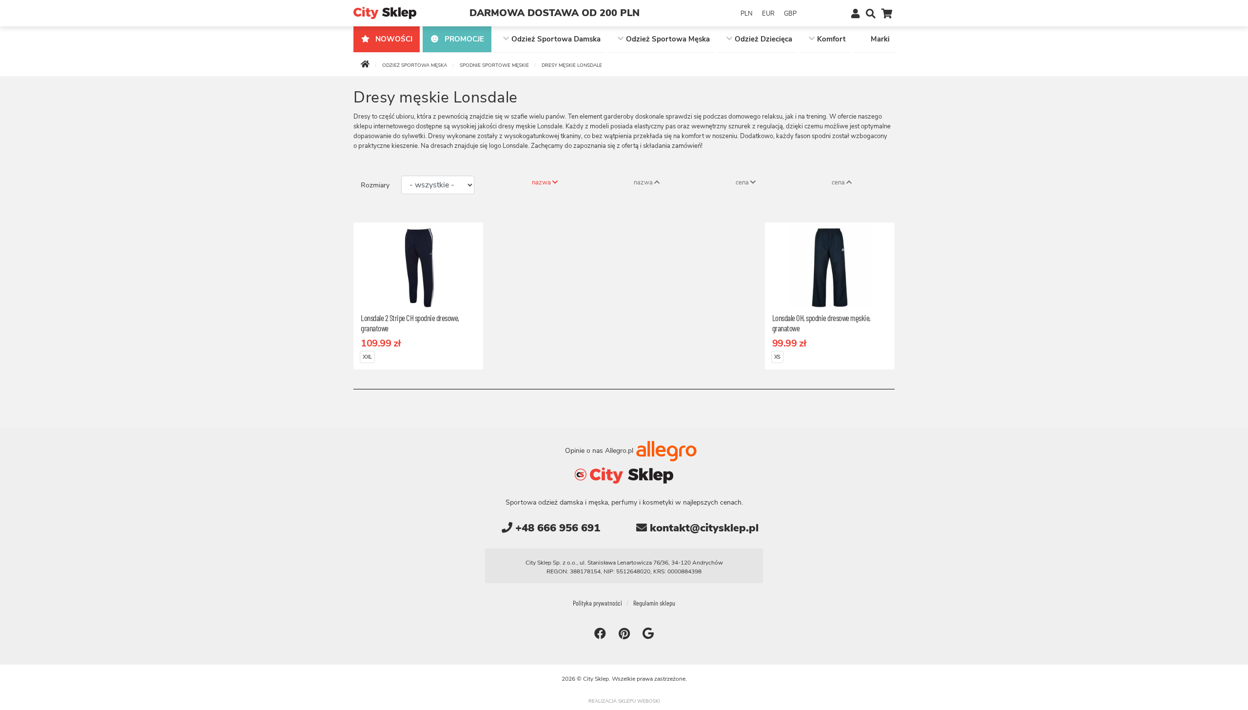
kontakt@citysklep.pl (703, 528)
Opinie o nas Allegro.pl (600, 450)
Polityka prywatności (597, 603)
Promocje (463, 39)
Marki (880, 39)
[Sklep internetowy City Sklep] (384, 12)
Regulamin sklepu (654, 603)
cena (743, 182)
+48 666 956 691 (556, 528)
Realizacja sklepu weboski (624, 701)
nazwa (542, 182)
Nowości (392, 39)
